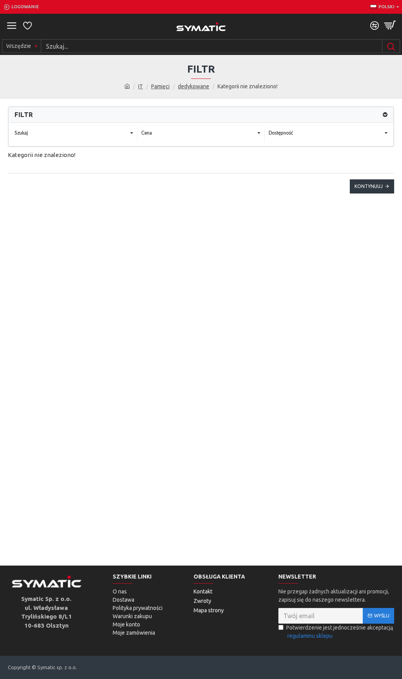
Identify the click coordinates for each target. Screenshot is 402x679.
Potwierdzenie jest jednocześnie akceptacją (339, 631)
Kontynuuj (368, 186)
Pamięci (160, 86)
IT (140, 86)
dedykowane (193, 86)
